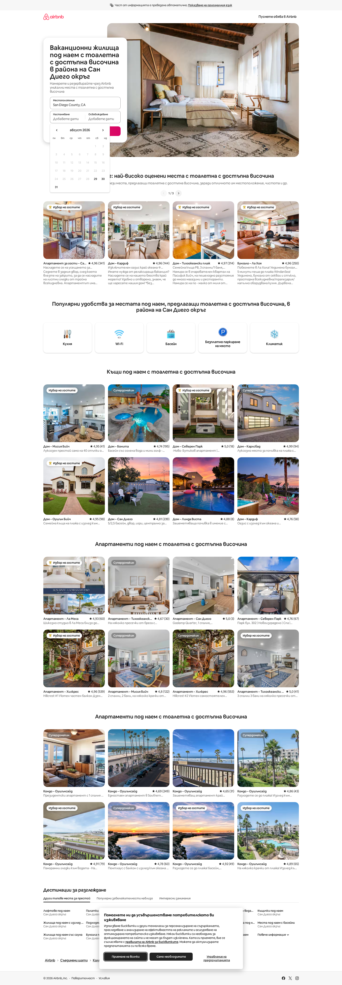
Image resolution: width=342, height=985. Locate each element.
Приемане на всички (125, 956)
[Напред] (178, 193)
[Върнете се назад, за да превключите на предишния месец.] (57, 130)
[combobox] (85, 104)
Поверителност (83, 978)
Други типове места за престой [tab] (66, 898)
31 (56, 187)
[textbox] (67, 118)
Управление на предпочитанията (216, 958)
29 (95, 179)
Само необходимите (171, 956)
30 (103, 179)
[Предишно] (164, 193)
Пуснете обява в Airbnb (277, 17)
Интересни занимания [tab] (175, 898)
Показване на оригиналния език (210, 5)
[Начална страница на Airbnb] (53, 16)
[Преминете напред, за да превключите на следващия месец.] (103, 130)
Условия (104, 978)
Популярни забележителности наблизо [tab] (125, 898)
